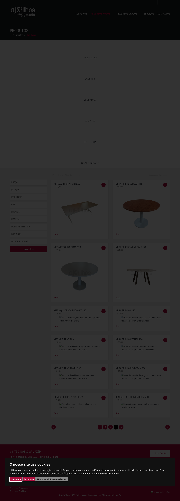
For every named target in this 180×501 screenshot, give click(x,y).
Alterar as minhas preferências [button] (51, 479)
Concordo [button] (16, 479)
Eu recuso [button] (29, 479)
